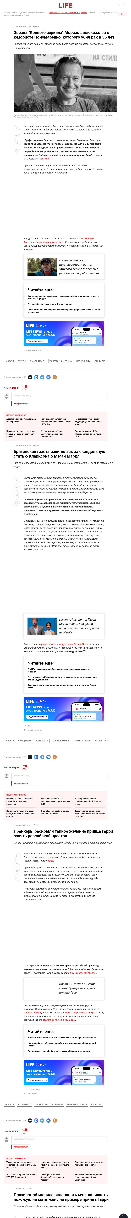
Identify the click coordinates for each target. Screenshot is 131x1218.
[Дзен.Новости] (30, 377)
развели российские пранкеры (58, 1019)
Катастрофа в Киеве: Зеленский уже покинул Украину (52, 1177)
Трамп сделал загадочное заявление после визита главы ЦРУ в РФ (56, 421)
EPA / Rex (27, 726)
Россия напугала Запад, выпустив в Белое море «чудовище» (52, 434)
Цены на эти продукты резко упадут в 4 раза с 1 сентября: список (20, 434)
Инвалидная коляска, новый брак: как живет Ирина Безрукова (88, 1177)
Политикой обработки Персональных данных (68, 13)
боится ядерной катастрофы (80, 1012)
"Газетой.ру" (44, 158)
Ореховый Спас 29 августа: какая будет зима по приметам (19, 801)
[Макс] (36, 377)
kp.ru (50, 860)
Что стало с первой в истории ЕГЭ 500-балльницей (20, 1176)
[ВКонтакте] (48, 377)
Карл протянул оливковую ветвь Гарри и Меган (63, 644)
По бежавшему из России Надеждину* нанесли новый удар (88, 421)
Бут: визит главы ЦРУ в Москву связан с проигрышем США (89, 434)
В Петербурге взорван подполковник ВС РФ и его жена (88, 801)
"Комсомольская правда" (82, 973)
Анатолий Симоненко (34, 730)
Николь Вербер (31, 1094)
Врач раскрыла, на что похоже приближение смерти (90, 1163)
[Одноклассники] (54, 377)
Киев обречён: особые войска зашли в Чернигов (55, 812)
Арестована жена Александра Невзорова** (21, 420)
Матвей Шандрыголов (34, 350)
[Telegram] (42, 377)
